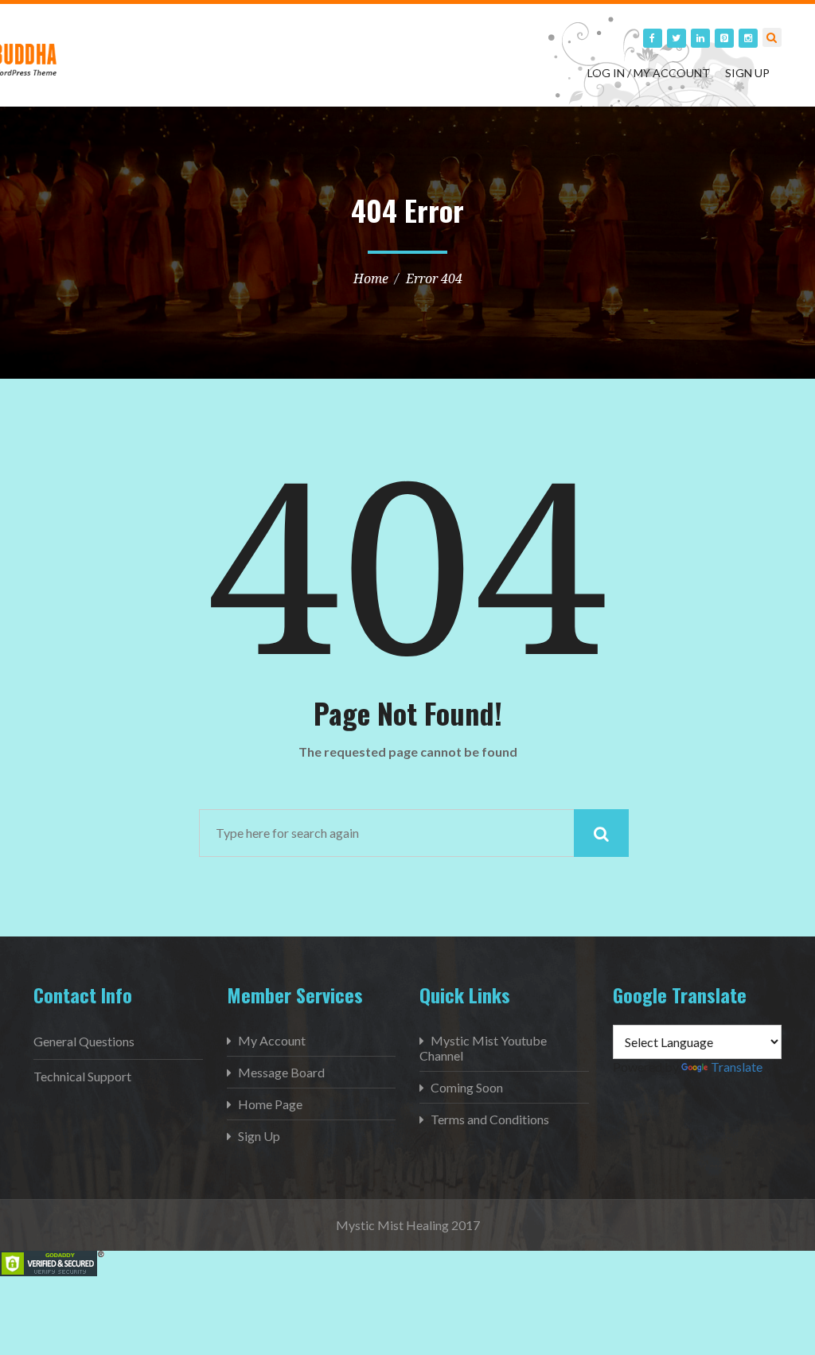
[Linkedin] (700, 38)
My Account (272, 1040)
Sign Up (747, 73)
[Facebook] (652, 38)
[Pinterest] (724, 38)
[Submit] (601, 833)
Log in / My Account (648, 73)
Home (370, 278)
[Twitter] (676, 38)
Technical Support (82, 1076)
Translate (736, 1066)
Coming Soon (467, 1087)
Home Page (270, 1104)
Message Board (281, 1072)
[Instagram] (748, 38)
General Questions (84, 1041)
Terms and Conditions (490, 1119)
